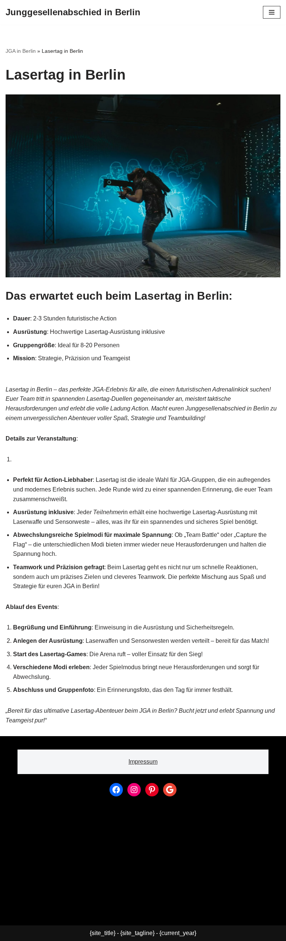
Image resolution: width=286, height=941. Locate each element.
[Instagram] (134, 789)
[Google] (170, 789)
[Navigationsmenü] (271, 12)
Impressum (143, 761)
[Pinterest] (152, 789)
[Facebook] (116, 789)
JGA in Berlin (21, 51)
